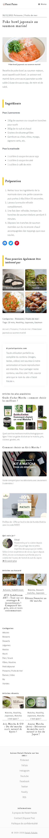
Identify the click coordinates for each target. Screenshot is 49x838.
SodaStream (17, 590)
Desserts (6, 641)
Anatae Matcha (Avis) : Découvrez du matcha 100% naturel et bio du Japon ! (36, 729)
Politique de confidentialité (24, 823)
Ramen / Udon (9, 675)
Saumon (38, 322)
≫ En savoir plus (10, 561)
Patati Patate (31, 832)
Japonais (29, 322)
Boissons (6, 636)
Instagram (24, 770)
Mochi (5, 653)
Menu (44, 4)
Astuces (7, 590)
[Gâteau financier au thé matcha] (36, 580)
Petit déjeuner (9, 666)
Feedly (24, 791)
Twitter (24, 786)
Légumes (6, 645)
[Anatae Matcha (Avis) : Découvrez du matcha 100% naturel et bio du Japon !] (36, 702)
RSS (24, 797)
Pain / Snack (8, 658)
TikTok (24, 765)
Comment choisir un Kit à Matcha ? (22, 447)
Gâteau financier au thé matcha (35, 599)
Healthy (19, 322)
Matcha (31, 590)
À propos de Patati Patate (24, 812)
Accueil (6, 329)
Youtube (24, 776)
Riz (4, 679)
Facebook (24, 781)
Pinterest (24, 760)
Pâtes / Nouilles (9, 662)
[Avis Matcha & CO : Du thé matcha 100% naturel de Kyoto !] (13, 702)
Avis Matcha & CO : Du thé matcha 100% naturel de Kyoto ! (13, 728)
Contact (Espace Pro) (24, 818)
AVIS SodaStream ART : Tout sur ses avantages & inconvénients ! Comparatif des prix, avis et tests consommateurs (13, 603)
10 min (11, 322)
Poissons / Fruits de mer (25, 15)
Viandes (6, 683)
